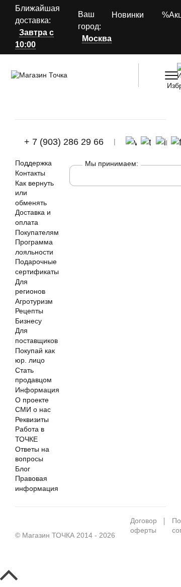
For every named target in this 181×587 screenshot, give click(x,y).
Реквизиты (32, 419)
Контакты (30, 173)
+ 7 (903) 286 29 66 (63, 142)
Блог (22, 469)
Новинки (128, 15)
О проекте (32, 400)
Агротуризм (34, 301)
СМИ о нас (33, 409)
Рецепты (29, 311)
